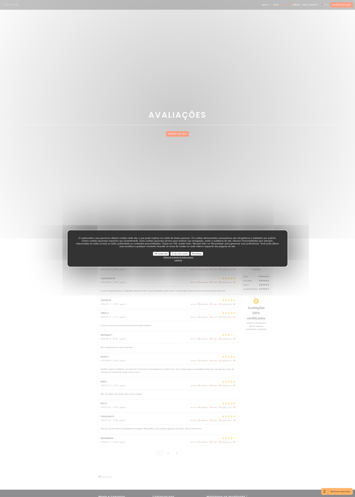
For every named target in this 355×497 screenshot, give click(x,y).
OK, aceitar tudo (160, 254)
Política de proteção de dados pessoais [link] (178, 257)
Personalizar (197, 254)
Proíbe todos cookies (180, 254)
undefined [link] (178, 260)
